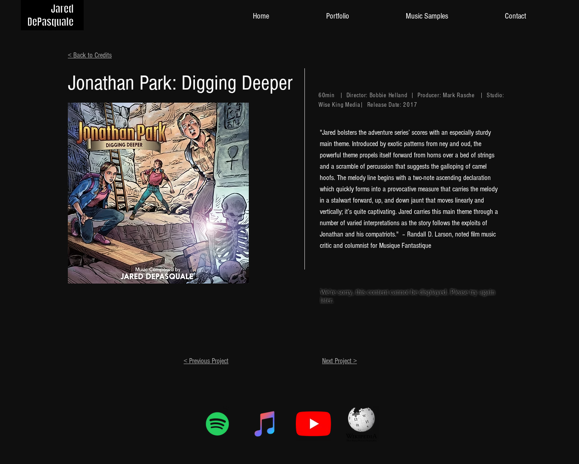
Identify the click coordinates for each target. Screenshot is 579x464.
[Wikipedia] (361, 423)
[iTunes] (265, 423)
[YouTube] (313, 423)
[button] (337, 16)
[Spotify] (217, 423)
